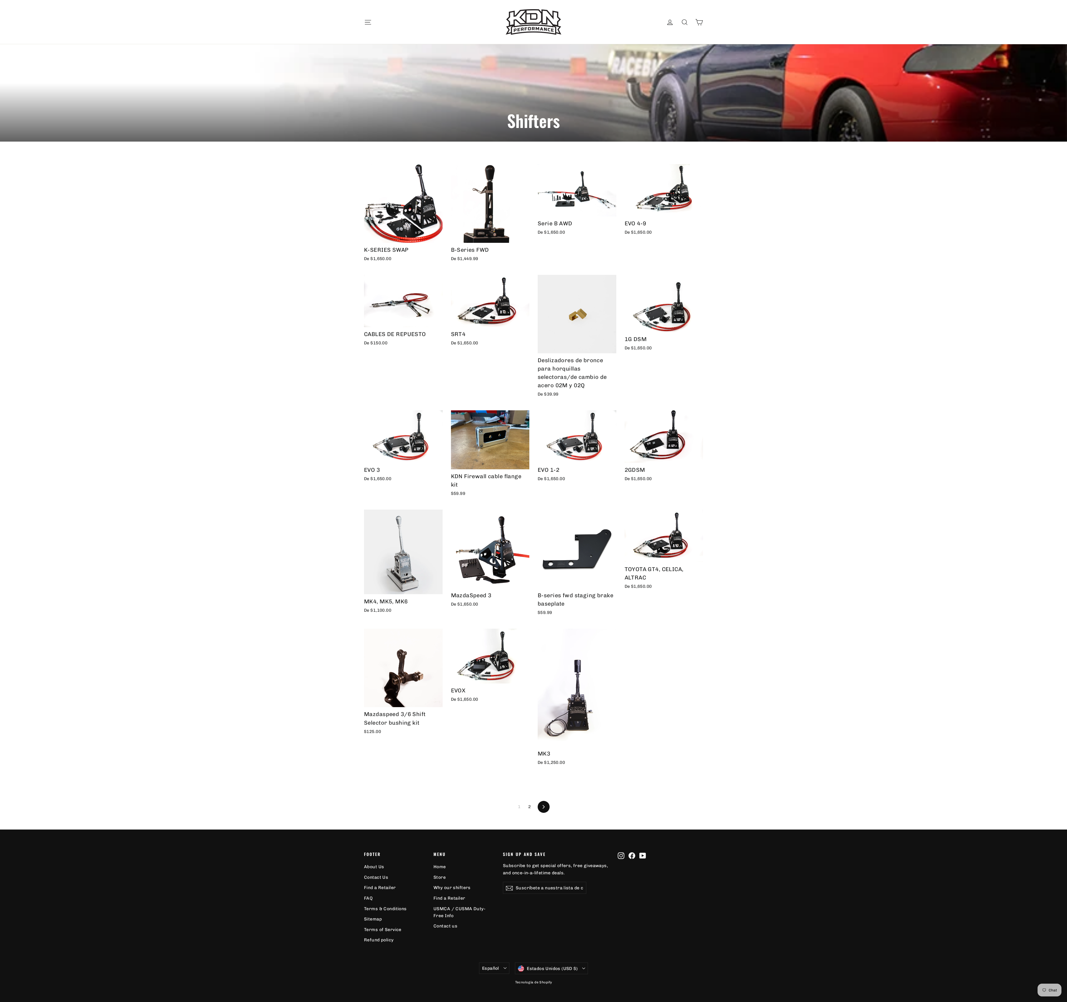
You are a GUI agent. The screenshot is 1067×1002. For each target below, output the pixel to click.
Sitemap (373, 919)
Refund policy (379, 939)
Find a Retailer (380, 887)
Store (439, 877)
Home (439, 866)
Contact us (445, 926)
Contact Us (376, 877)
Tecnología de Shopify (533, 982)
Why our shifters (452, 887)
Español (490, 968)
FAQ (368, 898)
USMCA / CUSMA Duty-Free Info (459, 912)
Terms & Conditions (385, 908)
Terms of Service (383, 929)
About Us (374, 866)
